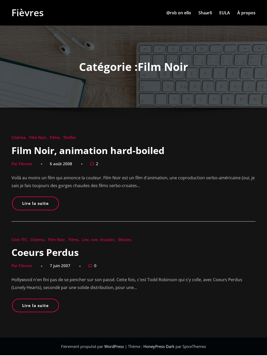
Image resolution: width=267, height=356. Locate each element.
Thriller (69, 137)
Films (54, 137)
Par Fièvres (21, 163)
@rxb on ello (178, 13)
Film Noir (37, 137)
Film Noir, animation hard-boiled (88, 150)
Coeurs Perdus (45, 252)
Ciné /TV (19, 239)
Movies (124, 239)
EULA (224, 13)
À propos (246, 13)
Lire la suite (35, 203)
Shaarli (205, 13)
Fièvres (27, 12)
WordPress (114, 346)
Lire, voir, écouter (98, 239)
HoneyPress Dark (158, 346)
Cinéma (18, 137)
